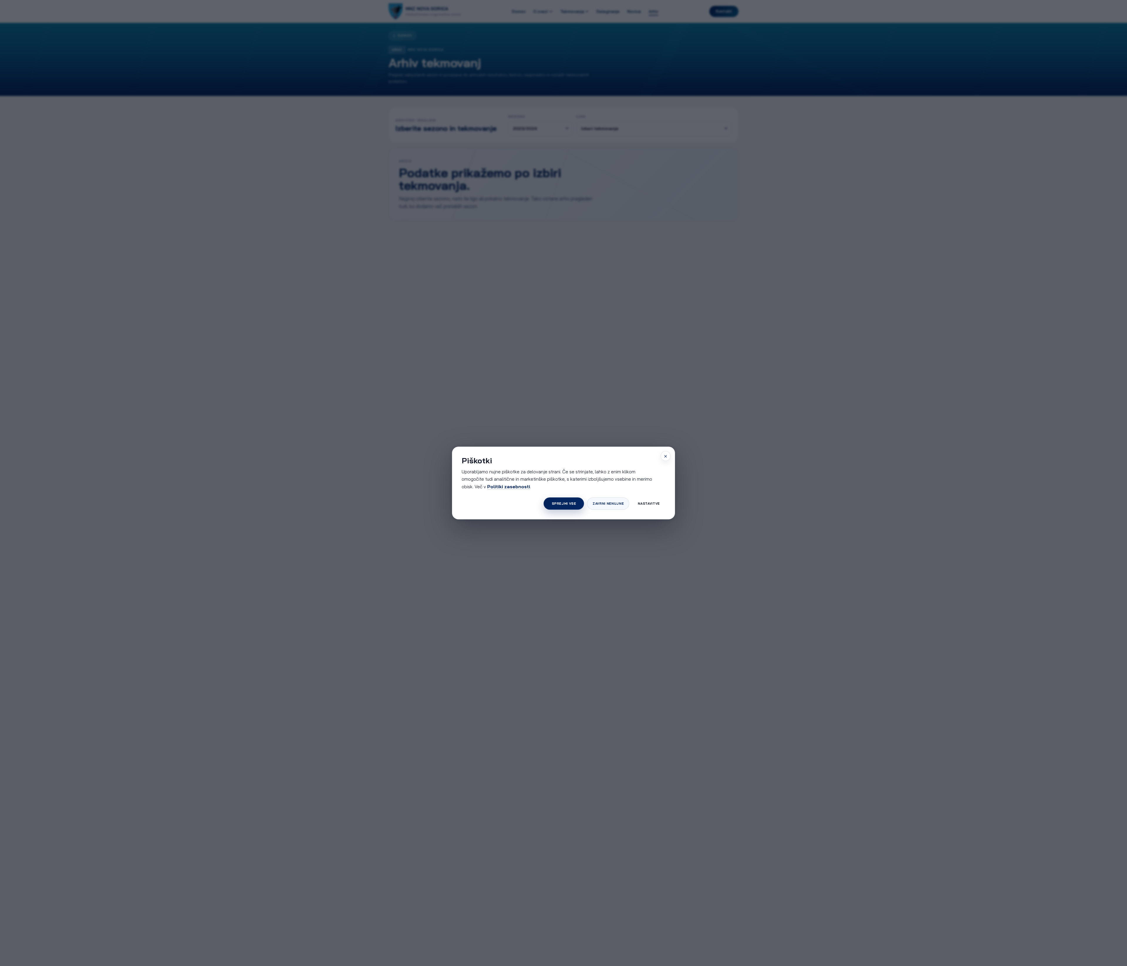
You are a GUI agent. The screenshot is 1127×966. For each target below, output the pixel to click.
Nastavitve (649, 503)
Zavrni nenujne (608, 503)
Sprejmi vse (564, 503)
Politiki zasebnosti (508, 486)
